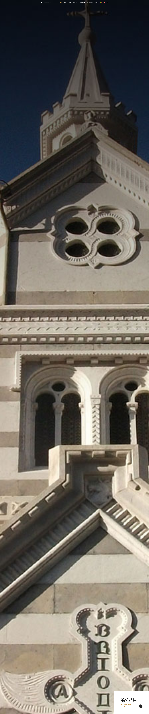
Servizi (70, 2)
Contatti (96, 2)
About (65, 2)
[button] (140, 706)
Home (60, 2)
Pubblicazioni (82, 2)
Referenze (75, 2)
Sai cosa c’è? (90, 2)
